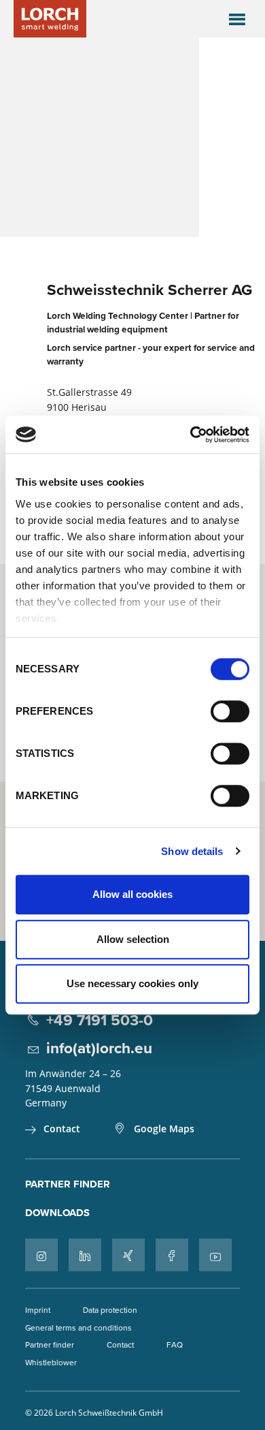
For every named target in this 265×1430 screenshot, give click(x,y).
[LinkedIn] (85, 1255)
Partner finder (67, 1184)
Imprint (37, 1310)
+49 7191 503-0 (99, 1020)
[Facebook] (172, 1255)
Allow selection (132, 939)
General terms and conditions (78, 1327)
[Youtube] (215, 1255)
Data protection (110, 1310)
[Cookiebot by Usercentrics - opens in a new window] (190, 435)
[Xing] (128, 1255)
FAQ (174, 1344)
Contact (61, 1128)
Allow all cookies (132, 894)
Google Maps (164, 1128)
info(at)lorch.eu (99, 1048)
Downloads (57, 1212)
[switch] (230, 711)
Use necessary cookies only (132, 983)
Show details (192, 851)
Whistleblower (51, 1362)
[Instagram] (41, 1255)
